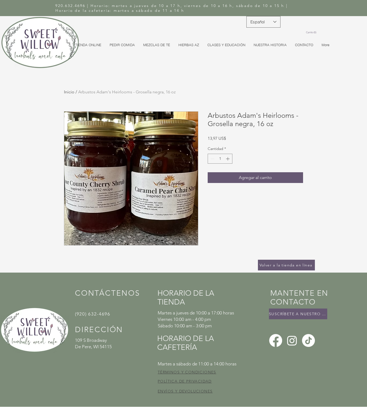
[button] (310, 32)
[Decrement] (211, 158)
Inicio (69, 91)
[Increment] (228, 158)
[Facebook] (275, 340)
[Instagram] (292, 340)
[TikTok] (308, 340)
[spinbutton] (220, 158)
